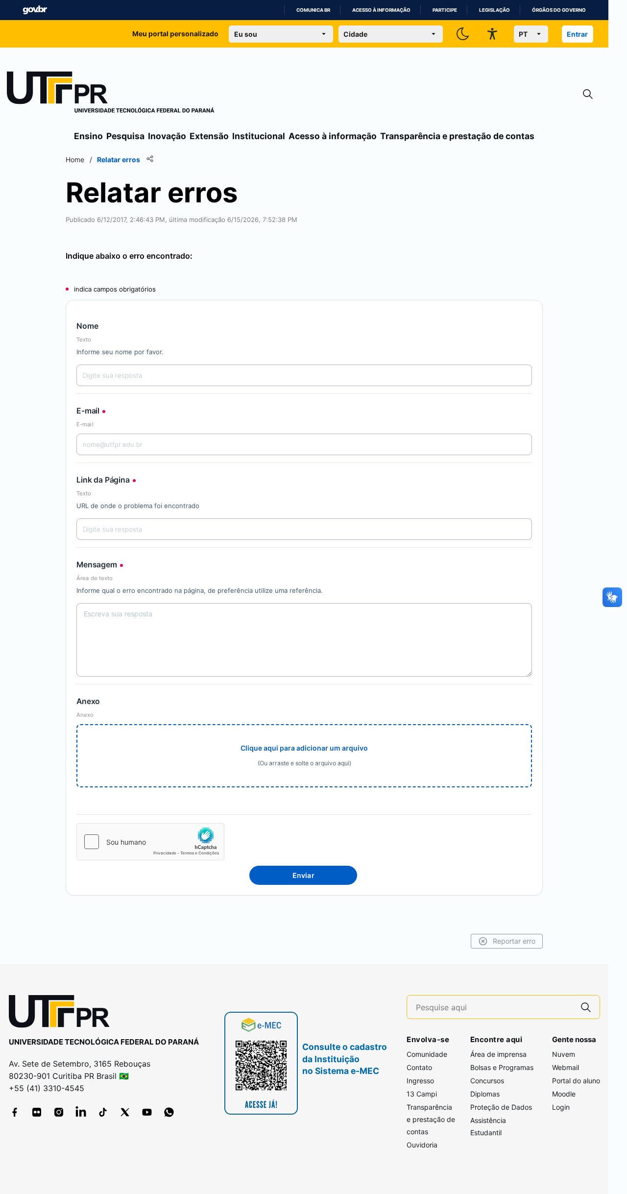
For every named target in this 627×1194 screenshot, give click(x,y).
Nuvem (563, 1054)
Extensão (209, 136)
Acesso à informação (381, 10)
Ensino (88, 136)
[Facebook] (15, 1112)
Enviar (303, 875)
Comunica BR (313, 10)
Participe (445, 10)
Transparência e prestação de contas (457, 136)
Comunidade (427, 1054)
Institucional (258, 136)
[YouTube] (147, 1112)
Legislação (494, 10)
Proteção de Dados (501, 1107)
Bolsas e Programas (501, 1067)
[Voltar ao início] (63, 1013)
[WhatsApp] (169, 1112)
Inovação (167, 136)
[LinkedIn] (81, 1112)
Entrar (577, 34)
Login (561, 1107)
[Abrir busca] (588, 94)
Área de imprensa (498, 1054)
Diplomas (485, 1094)
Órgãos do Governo (559, 10)
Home (75, 159)
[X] (125, 1112)
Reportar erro (514, 941)
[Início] (111, 94)
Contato (419, 1067)
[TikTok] (103, 1112)
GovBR (35, 10)
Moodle (564, 1094)
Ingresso (420, 1080)
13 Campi (422, 1094)
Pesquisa (125, 136)
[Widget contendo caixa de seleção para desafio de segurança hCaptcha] (150, 841)
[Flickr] (37, 1112)
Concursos (487, 1080)
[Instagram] (59, 1112)
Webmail (565, 1067)
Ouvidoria (422, 1145)
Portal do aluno (576, 1080)
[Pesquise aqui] (586, 1007)
